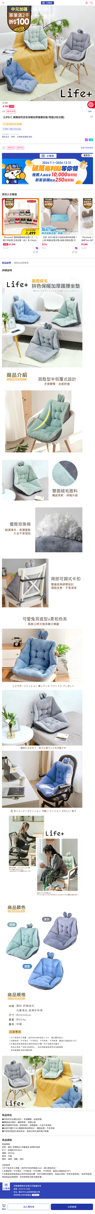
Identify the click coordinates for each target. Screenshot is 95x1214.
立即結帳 (72, 1207)
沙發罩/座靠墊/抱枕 (24, 137)
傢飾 (13, 137)
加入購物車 (28, 1207)
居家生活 (5, 137)
